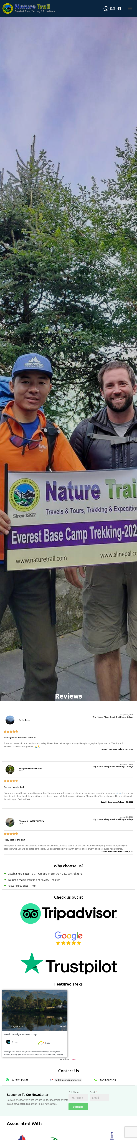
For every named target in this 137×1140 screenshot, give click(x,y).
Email (93, 1092)
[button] (130, 8)
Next (74, 1059)
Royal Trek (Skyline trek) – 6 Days (20, 1034)
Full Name (73, 1092)
